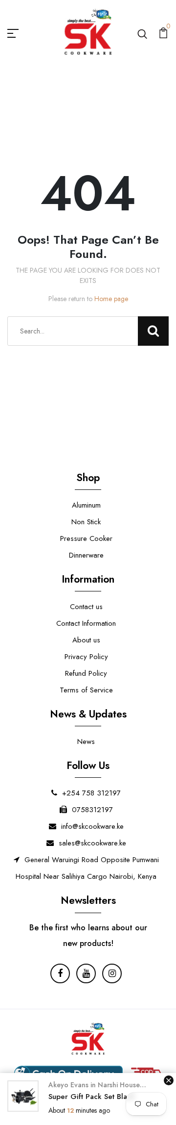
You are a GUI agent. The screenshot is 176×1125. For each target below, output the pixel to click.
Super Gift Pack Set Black (91, 1096)
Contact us (86, 606)
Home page (111, 299)
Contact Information (86, 623)
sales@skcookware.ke (92, 843)
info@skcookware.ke (92, 826)
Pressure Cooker (86, 538)
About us (86, 640)
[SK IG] (112, 973)
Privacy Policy (86, 656)
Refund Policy (86, 673)
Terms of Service (86, 690)
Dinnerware (86, 555)
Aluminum (86, 505)
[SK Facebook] (60, 973)
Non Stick (86, 521)
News (86, 741)
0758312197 (92, 809)
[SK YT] (86, 973)
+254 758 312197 (91, 793)
